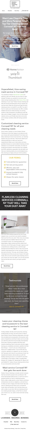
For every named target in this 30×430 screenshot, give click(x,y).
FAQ (11, 421)
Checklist (10, 10)
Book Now (17, 10)
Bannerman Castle (18, 95)
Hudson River (22, 100)
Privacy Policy (23, 428)
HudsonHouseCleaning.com (14, 4)
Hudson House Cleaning (9, 428)
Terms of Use (17, 428)
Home (3, 10)
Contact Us (24, 421)
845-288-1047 (25, 10)
